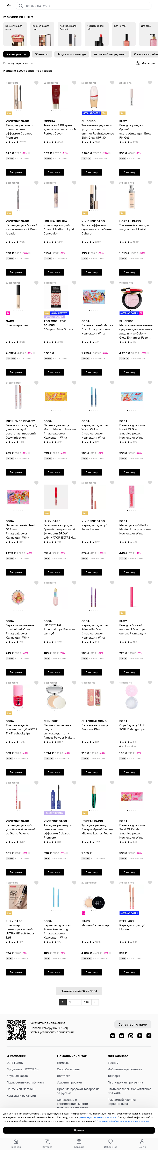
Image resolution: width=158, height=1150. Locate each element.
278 (86, 1002)
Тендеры (114, 1076)
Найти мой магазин (21, 1089)
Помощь (63, 1062)
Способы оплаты (68, 1069)
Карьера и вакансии (21, 1095)
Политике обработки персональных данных (123, 1120)
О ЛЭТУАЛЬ (15, 1062)
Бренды (113, 1062)
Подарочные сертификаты (25, 1082)
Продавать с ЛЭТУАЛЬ (22, 1069)
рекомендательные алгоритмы (97, 1117)
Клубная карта (17, 1076)
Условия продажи (69, 1082)
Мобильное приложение (125, 1069)
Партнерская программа (125, 1082)
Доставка (63, 1076)
